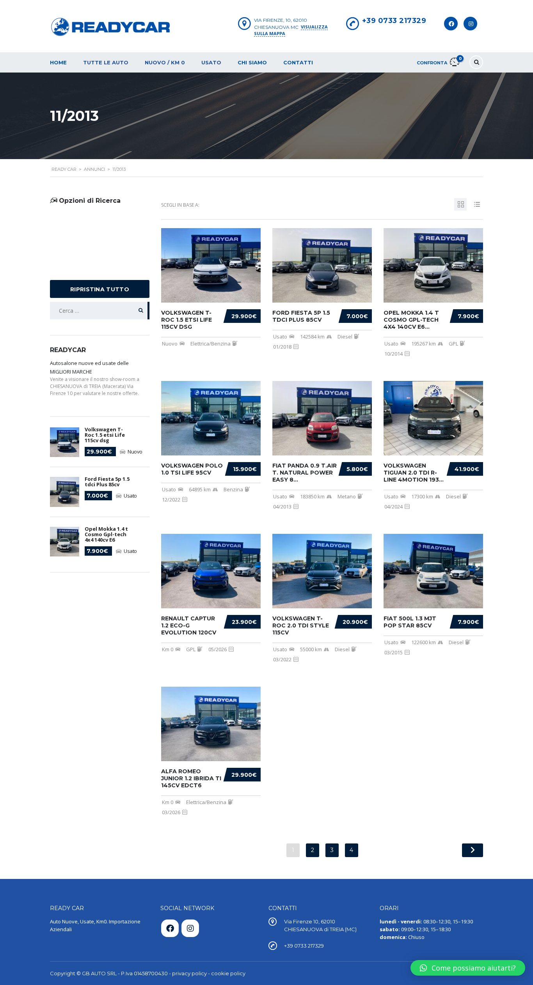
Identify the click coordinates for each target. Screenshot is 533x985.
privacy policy (189, 973)
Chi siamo (252, 62)
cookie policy (228, 973)
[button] (467, 968)
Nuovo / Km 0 (165, 62)
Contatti (298, 62)
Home (58, 62)
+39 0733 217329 (394, 20)
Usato (211, 62)
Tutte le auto (105, 62)
